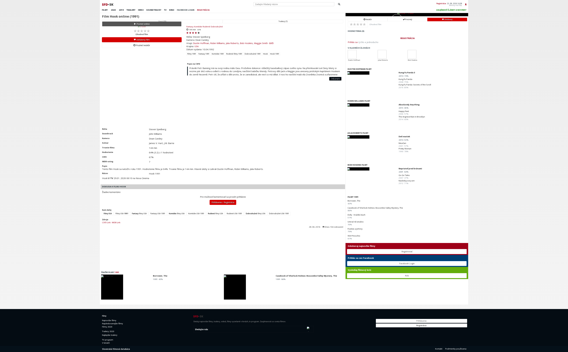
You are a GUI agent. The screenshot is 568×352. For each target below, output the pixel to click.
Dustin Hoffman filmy (360, 69)
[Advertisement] (188, 105)
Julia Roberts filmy (358, 133)
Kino (171, 10)
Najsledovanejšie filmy (112, 323)
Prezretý (408, 19)
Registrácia (441, 3)
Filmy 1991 (191, 54)
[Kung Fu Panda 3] (358, 73)
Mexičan (402, 143)
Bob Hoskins (246, 43)
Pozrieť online (143, 23)
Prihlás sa (353, 42)
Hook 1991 (274, 54)
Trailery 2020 (108, 331)
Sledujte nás (201, 329)
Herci (141, 10)
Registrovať (406, 251)
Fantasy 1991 (204, 54)
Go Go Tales (404, 175)
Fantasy (189, 26)
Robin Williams (217, 43)
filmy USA (139, 213)
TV (165, 10)
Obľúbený (448, 19)
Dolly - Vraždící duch (356, 214)
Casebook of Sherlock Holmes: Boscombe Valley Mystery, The (375, 208)
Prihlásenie (421, 321)
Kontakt (438, 348)
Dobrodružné (217, 26)
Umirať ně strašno (356, 221)
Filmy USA (122, 213)
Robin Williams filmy (359, 101)
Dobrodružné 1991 (253, 54)
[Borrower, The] (112, 287)
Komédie (198, 26)
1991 (116, 272)
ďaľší (271, 43)
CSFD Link (106, 222)
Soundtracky (153, 10)
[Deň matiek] (358, 137)
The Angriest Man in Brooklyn (412, 116)
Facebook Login (407, 263)
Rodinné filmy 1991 (234, 54)
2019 (121, 10)
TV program (107, 339)
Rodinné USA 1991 (234, 213)
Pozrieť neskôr (142, 45)
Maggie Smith (261, 43)
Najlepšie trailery (109, 335)
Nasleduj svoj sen (407, 180)
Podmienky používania (455, 348)
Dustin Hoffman (201, 43)
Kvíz (407, 275)
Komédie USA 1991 (196, 213)
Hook (265, 54)
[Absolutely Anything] (358, 105)
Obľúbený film (143, 39)
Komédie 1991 (218, 54)
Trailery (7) (283, 21)
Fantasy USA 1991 (157, 213)
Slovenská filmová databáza (116, 349)
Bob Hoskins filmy (357, 165)
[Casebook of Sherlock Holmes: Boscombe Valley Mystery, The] (235, 287)
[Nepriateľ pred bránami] (358, 169)
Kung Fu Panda (405, 79)
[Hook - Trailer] (407, 14)
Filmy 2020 (107, 326)
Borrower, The (354, 200)
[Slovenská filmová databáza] (108, 4)
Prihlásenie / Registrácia (223, 202)
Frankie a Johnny (355, 228)
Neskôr (368, 19)
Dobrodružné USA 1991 (279, 213)
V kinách (106, 343)
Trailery (130, 10)
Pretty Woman (405, 148)
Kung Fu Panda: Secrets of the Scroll (415, 84)
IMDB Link (116, 222)
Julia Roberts (232, 43)
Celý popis (335, 78)
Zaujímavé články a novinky (451, 10)
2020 (113, 10)
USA (196, 46)
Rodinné (206, 26)
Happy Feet (404, 111)
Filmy (105, 10)
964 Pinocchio (354, 235)
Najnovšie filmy (109, 320)
